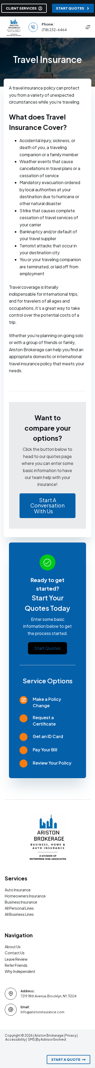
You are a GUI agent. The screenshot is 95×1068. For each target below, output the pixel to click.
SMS (31, 1039)
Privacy (70, 1035)
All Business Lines (19, 914)
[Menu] (88, 27)
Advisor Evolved (53, 1039)
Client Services (21, 8)
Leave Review (16, 959)
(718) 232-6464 (54, 30)
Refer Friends (16, 965)
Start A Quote (65, 1059)
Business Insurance (21, 902)
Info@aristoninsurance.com (42, 1012)
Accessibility (15, 1039)
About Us (13, 946)
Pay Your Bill (45, 749)
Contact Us (15, 952)
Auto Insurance (18, 889)
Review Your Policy (52, 763)
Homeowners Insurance (25, 895)
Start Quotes (70, 8)
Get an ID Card (48, 736)
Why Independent (20, 971)
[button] (47, 505)
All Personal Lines (19, 908)
